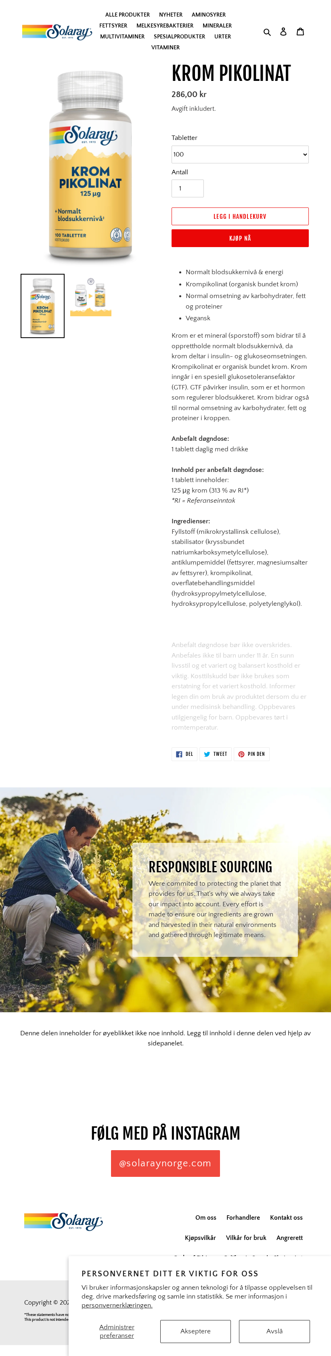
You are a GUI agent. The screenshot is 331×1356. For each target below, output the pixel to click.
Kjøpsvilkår (200, 1238)
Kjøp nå (240, 238)
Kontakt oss (286, 1217)
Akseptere (195, 1331)
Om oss (205, 1217)
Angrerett (290, 1238)
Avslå (274, 1331)
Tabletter (184, 138)
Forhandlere (243, 1217)
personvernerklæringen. (117, 1305)
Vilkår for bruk (246, 1238)
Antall (180, 172)
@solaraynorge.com (165, 1163)
